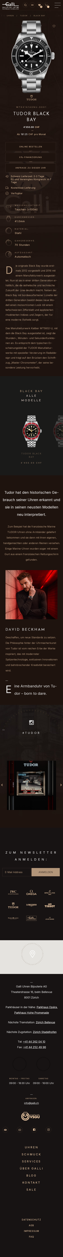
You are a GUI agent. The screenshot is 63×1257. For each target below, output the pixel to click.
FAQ (31, 1236)
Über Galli (31, 1168)
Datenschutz (31, 1219)
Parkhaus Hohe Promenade (31, 1012)
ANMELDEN (46, 872)
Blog (31, 1175)
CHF (31, 127)
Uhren (10, 16)
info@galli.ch (31, 1103)
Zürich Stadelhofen (45, 1032)
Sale (31, 1189)
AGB (31, 1225)
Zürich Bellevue (45, 1022)
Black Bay (39, 16)
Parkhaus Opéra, (47, 1007)
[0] (39, 5)
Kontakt (31, 1182)
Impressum (31, 1231)
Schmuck (31, 1154)
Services (31, 1161)
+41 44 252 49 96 (34, 1047)
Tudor (24, 16)
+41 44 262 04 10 (34, 1041)
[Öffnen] (31, 785)
